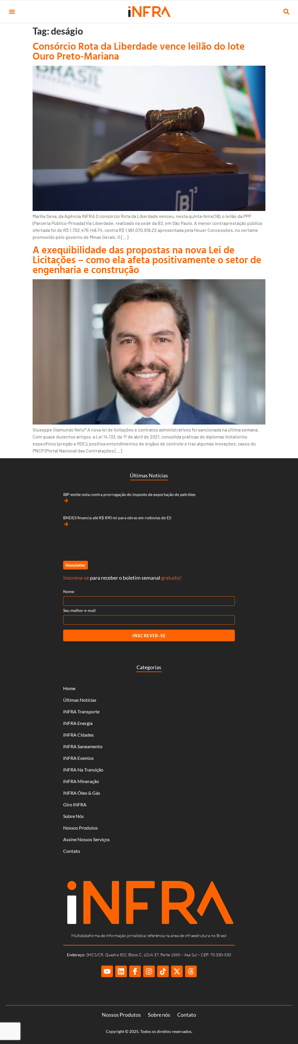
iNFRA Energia (78, 723)
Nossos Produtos (80, 827)
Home (69, 688)
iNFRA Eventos (78, 758)
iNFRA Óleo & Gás (81, 793)
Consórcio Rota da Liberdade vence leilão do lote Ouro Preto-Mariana (139, 51)
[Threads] (191, 971)
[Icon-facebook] (135, 971)
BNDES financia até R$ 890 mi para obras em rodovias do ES (117, 517)
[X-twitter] (177, 971)
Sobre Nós (73, 816)
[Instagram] (149, 971)
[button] (12, 12)
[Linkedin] (121, 971)
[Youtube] (107, 971)
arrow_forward (66, 500)
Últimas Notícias (79, 700)
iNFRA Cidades (78, 734)
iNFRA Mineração (81, 781)
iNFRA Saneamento (82, 746)
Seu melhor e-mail (79, 610)
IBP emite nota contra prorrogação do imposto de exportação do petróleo (129, 494)
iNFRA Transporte (81, 711)
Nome (68, 591)
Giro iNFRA (74, 804)
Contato (71, 851)
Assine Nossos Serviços (86, 839)
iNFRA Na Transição (83, 769)
